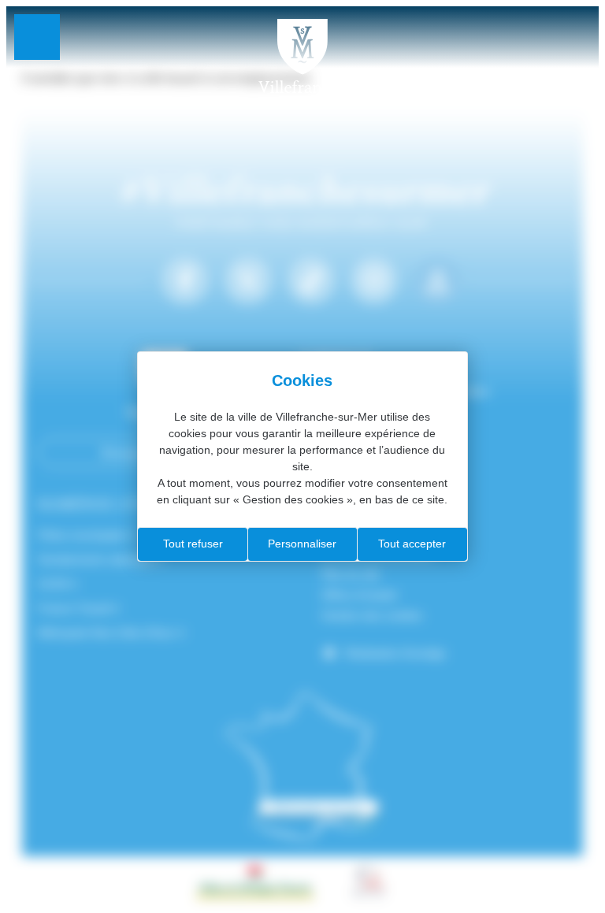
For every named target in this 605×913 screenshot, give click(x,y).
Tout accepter (412, 543)
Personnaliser (302, 543)
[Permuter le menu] (37, 37)
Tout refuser (193, 543)
